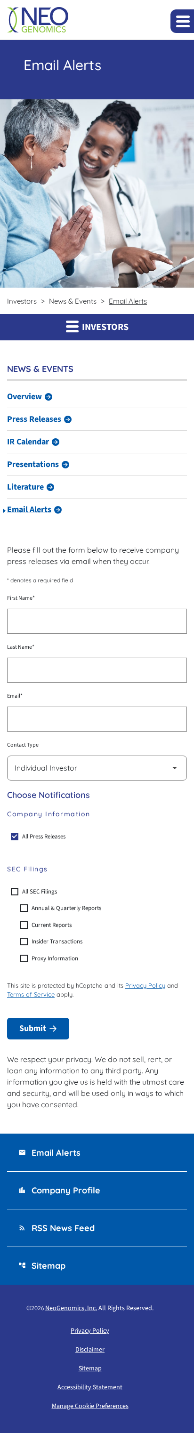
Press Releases (34, 419)
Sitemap (41, 1265)
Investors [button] (104, 327)
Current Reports (52, 925)
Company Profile (59, 1190)
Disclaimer (90, 1349)
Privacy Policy (145, 985)
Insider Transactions (57, 941)
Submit (32, 1028)
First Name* (21, 598)
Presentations (33, 464)
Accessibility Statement (89, 1387)
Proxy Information (55, 958)
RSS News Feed (56, 1228)
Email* (15, 696)
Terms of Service (31, 994)
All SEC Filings (39, 891)
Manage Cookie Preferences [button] (90, 1406)
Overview (24, 397)
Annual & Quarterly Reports (66, 908)
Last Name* (20, 647)
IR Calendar (28, 442)
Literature (25, 487)
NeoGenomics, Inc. (71, 1308)
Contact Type (23, 745)
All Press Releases (43, 836)
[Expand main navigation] (182, 21)
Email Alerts (29, 509)
